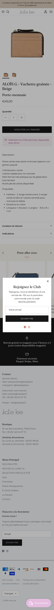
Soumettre (27, 319)
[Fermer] (48, 281)
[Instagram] (29, 327)
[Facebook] (25, 327)
